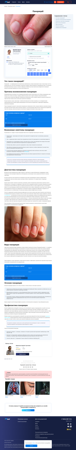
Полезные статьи (11, 6)
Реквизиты (37, 435)
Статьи (19, 2)
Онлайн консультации (22, 421)
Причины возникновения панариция (63, 19)
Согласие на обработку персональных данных (44, 434)
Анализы (28, 2)
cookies (33, 442)
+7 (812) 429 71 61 (66, 419)
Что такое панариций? (60, 17)
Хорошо (31, 445)
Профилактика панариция (61, 27)
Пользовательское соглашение (41, 432)
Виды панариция (59, 24)
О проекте (14, 2)
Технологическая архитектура (41, 437)
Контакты (37, 428)
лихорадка (26, 151)
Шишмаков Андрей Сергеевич (23, 345)
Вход (68, 2)
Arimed (5, 6)
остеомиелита (7, 195)
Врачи (23, 2)
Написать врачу (22, 354)
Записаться (60, 2)
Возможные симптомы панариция (62, 21)
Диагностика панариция (61, 22)
